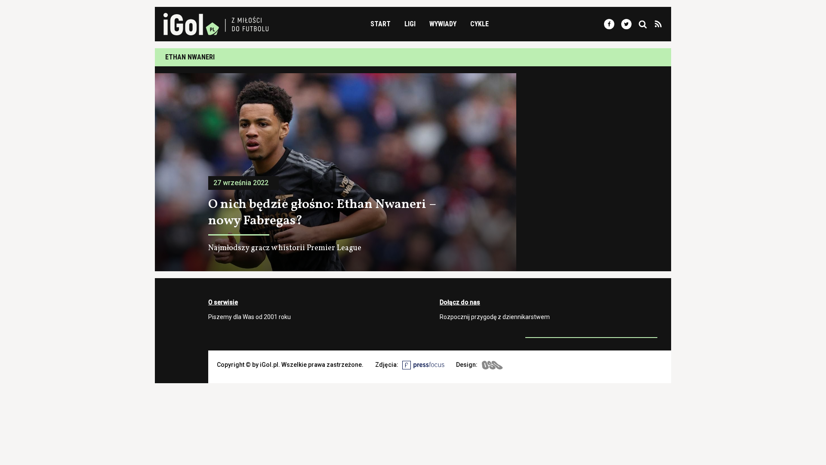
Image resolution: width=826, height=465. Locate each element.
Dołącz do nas (460, 302)
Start (380, 24)
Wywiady (442, 24)
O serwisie (223, 302)
